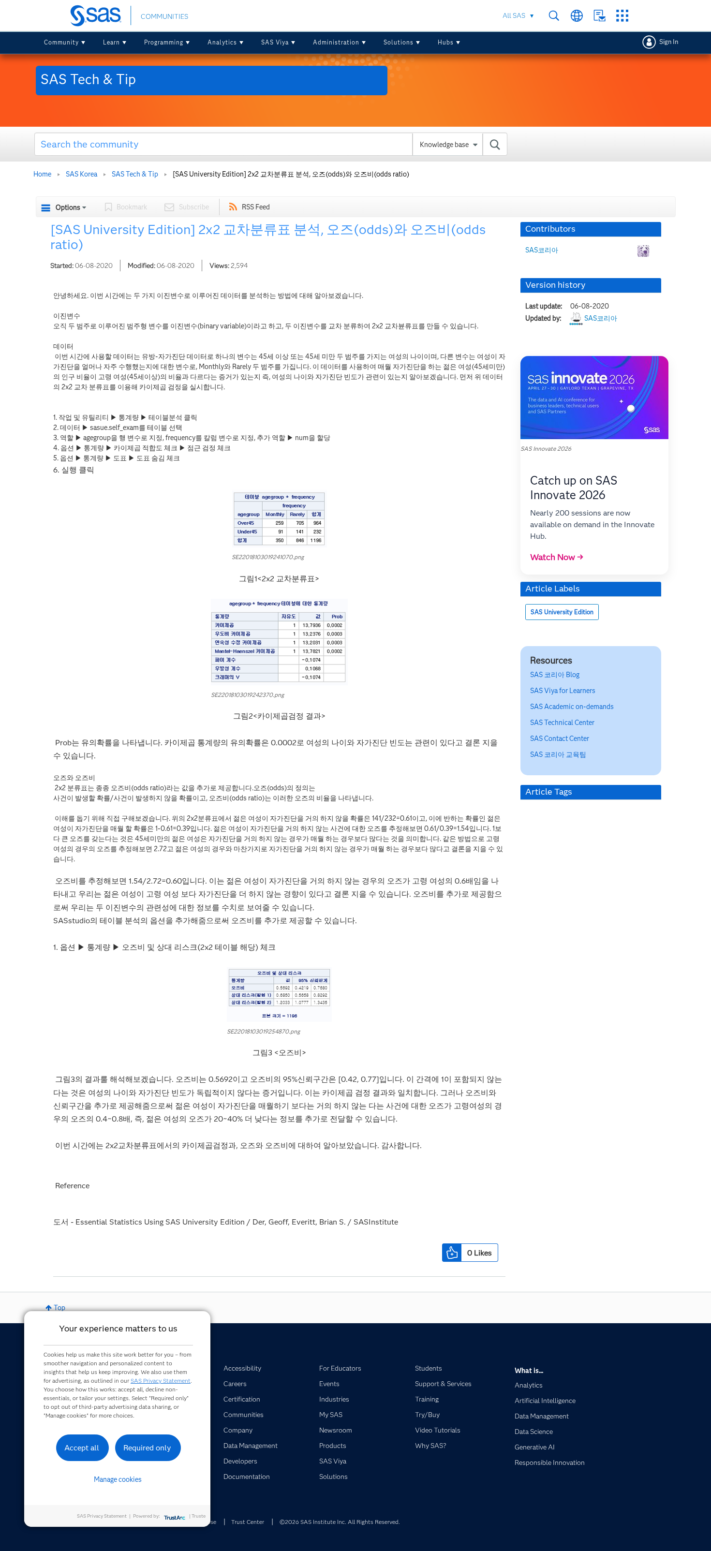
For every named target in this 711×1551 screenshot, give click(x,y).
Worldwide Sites (577, 16)
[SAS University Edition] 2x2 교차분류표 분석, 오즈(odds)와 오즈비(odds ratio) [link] (291, 174)
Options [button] (68, 207)
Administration (336, 42)
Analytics (222, 42)
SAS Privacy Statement (161, 1380)
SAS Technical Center (562, 722)
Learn (111, 42)
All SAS (514, 15)
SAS (572, 706)
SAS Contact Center (559, 738)
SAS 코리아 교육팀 (558, 754)
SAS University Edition (562, 612)
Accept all (81, 1447)
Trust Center (247, 1521)
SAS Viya (275, 42)
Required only (147, 1447)
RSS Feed (256, 207)
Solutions (399, 42)
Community (61, 42)
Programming (163, 42)
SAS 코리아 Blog (554, 674)
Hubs (446, 42)
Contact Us (599, 16)
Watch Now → (556, 557)
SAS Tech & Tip (135, 174)
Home (42, 174)
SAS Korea (81, 174)
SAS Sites (622, 16)
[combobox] (271, 144)
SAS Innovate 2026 (545, 448)
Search (554, 16)
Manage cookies (118, 1479)
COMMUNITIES (164, 16)
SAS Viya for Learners (562, 690)
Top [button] (59, 1307)
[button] (279, 518)
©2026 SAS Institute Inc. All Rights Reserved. (340, 1521)
